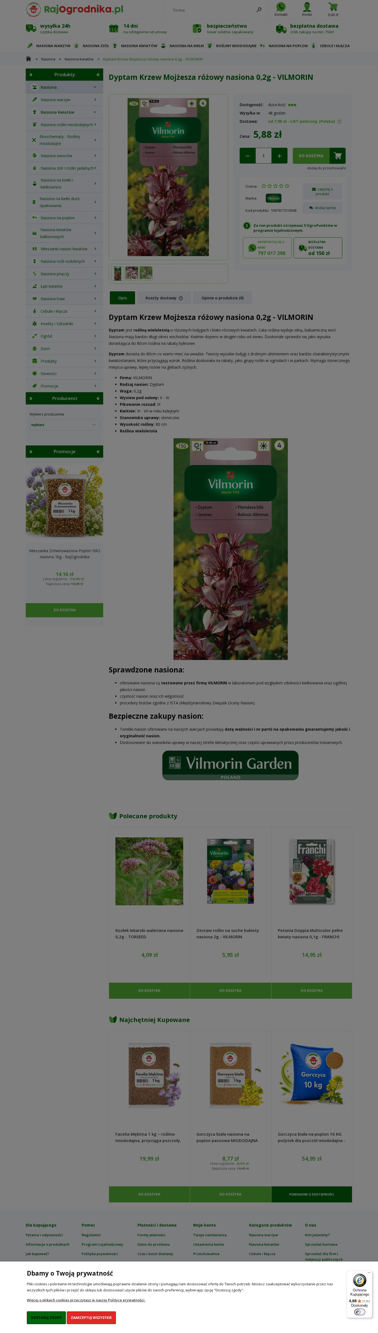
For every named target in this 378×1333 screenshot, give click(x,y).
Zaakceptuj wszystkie (91, 1317)
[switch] (359, 1312)
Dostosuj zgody (46, 1317)
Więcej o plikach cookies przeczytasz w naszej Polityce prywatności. (86, 1300)
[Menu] (369, 1274)
